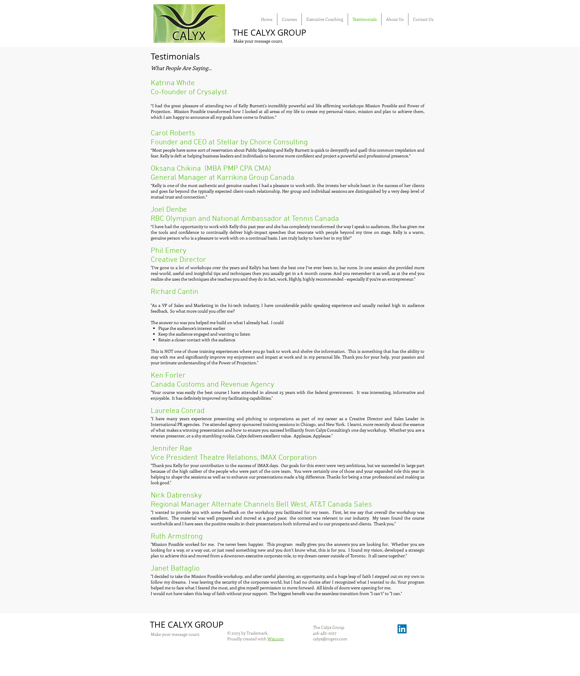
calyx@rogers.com (330, 639)
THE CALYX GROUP (269, 32)
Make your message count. (258, 41)
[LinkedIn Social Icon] (402, 628)
